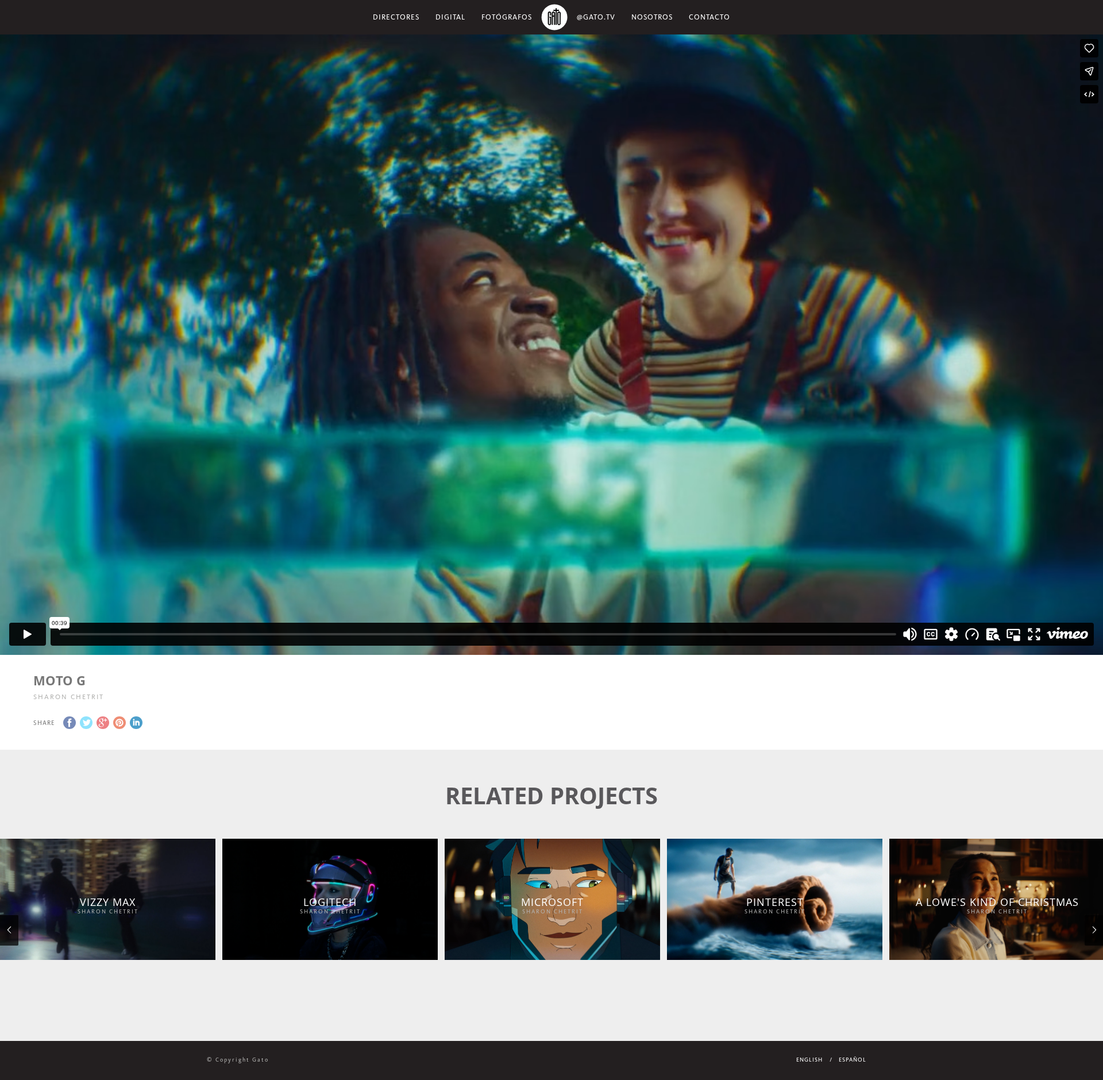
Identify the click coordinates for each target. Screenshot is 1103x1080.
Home (554, 17)
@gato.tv (596, 17)
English (809, 1059)
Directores (396, 17)
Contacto (709, 17)
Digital (450, 17)
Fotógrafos (506, 17)
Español (852, 1059)
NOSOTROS (652, 17)
